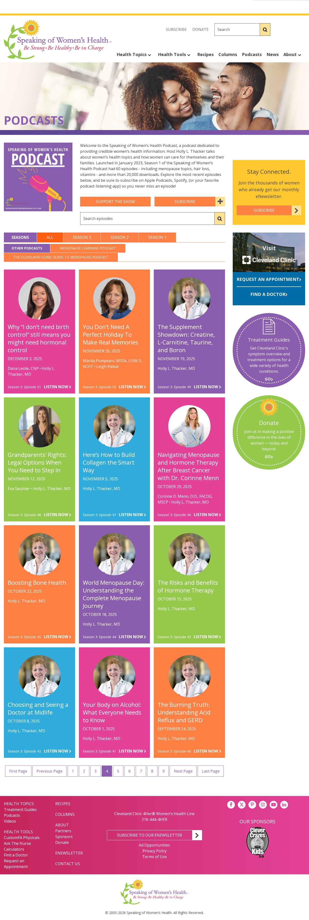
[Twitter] (291, 29)
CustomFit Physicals (22, 837)
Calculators (14, 849)
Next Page (183, 771)
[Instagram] (301, 29)
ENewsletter (69, 853)
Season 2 (120, 237)
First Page (18, 771)
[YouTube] (273, 805)
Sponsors (64, 836)
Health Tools (172, 54)
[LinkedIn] (284, 805)
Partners (63, 830)
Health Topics (132, 54)
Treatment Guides (20, 809)
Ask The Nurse (17, 843)
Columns (227, 54)
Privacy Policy (154, 851)
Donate (200, 29)
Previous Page (49, 771)
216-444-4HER (154, 819)
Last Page (211, 771)
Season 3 (82, 237)
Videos (10, 821)
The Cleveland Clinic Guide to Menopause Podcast (61, 257)
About (290, 54)
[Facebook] (280, 29)
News (273, 54)
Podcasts (252, 54)
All (50, 237)
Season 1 (157, 237)
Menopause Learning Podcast (88, 248)
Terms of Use (154, 856)
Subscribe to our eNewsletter (149, 835)
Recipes (205, 54)
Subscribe (176, 29)
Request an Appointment (268, 279)
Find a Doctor (267, 294)
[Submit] (265, 29)
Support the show (115, 201)
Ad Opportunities (154, 845)
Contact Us (67, 863)
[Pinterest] (252, 805)
